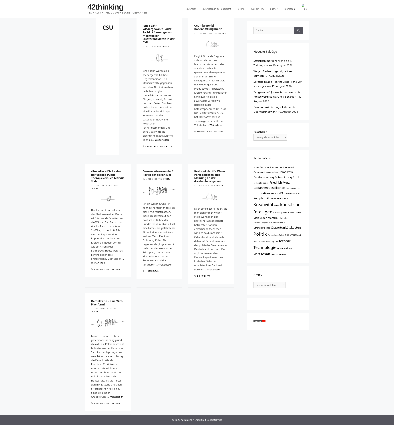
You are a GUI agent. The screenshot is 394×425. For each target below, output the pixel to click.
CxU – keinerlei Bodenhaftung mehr (208, 27)
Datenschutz (272, 172)
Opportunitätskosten (286, 227)
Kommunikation (291, 193)
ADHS (256, 167)
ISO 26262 (275, 193)
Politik (260, 234)
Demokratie (286, 172)
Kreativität (263, 204)
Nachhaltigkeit (282, 218)
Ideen (298, 188)
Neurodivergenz (260, 222)
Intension (191, 8)
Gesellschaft (276, 188)
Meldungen (260, 218)
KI (281, 193)
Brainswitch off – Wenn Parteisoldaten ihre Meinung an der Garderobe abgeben (209, 176)
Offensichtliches (261, 227)
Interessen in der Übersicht (217, 8)
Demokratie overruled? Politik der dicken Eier (158, 173)
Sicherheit (290, 234)
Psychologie (273, 235)
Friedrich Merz (280, 182)
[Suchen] (298, 30)
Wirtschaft (261, 254)
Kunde (276, 205)
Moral (271, 218)
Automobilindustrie (283, 167)
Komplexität (261, 198)
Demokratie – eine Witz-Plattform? (107, 302)
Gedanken (260, 188)
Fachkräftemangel (261, 183)
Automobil (265, 167)
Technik (241, 8)
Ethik (296, 177)
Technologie (264, 247)
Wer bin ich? (257, 8)
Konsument (282, 198)
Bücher (273, 8)
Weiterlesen (162, 140)
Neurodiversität (277, 222)
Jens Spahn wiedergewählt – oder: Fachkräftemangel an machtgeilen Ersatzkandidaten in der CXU (159, 34)
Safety (282, 235)
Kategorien (260, 131)
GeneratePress (214, 419)
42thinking (105, 7)
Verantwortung (284, 248)
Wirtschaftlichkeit (278, 254)
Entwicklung (283, 177)
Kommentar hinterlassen (158, 146)
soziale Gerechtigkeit (268, 241)
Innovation (261, 193)
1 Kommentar (152, 271)
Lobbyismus (282, 212)
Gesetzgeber (291, 188)
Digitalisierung (263, 177)
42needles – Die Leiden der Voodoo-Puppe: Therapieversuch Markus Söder (107, 176)
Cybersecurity (260, 172)
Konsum (272, 198)
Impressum (290, 8)
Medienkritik (295, 212)
